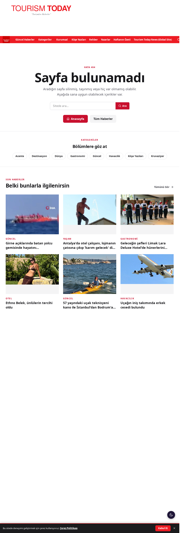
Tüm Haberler (103, 119)
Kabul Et (163, 528)
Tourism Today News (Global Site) (153, 39)
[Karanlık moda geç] (171, 515)
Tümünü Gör (161, 187)
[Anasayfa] (41, 10)
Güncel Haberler (24, 39)
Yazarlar (105, 39)
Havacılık (114, 156)
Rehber (93, 39)
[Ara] (179, 39)
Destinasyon (39, 156)
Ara (124, 105)
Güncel (97, 156)
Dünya (59, 156)
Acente (19, 156)
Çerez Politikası (68, 528)
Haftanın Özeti (122, 39)
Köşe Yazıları (79, 39)
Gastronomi (77, 156)
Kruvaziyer (157, 156)
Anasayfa (77, 119)
